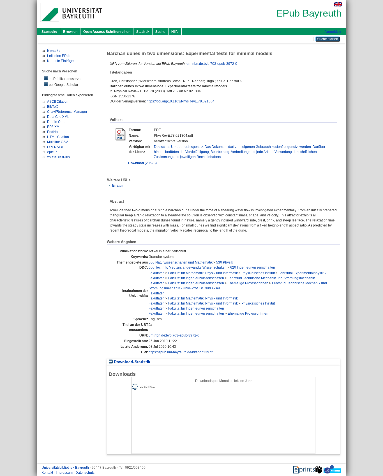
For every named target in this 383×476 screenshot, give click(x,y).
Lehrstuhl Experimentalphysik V (302, 273)
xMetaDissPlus (58, 157)
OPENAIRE (55, 147)
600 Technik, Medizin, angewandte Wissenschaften (188, 267)
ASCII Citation (57, 102)
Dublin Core (56, 122)
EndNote (54, 132)
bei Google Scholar (63, 85)
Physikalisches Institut (258, 273)
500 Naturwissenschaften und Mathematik (181, 262)
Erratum (118, 185)
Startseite (49, 32)
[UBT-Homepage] (71, 24)
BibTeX (52, 107)
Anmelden (332, 32)
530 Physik (224, 262)
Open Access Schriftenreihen (106, 32)
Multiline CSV (57, 142)
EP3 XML (54, 127)
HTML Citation (58, 137)
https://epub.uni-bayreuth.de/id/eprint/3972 (181, 352)
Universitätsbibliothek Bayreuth (65, 468)
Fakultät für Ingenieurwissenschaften (196, 278)
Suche (160, 32)
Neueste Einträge (60, 61)
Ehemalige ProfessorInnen (248, 283)
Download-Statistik (131, 362)
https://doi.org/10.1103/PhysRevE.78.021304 (180, 101)
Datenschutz (84, 473)
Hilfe (175, 32)
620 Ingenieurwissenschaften (252, 267)
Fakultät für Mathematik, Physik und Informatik (203, 273)
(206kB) (142, 163)
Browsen (70, 32)
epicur (52, 152)
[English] (338, 4)
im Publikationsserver (65, 79)
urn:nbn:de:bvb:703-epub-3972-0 (211, 64)
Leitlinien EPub (58, 56)
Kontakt (47, 473)
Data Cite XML (58, 117)
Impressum (64, 473)
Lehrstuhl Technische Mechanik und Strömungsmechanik (271, 278)
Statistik (142, 32)
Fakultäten (157, 273)
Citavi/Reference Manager (67, 112)
